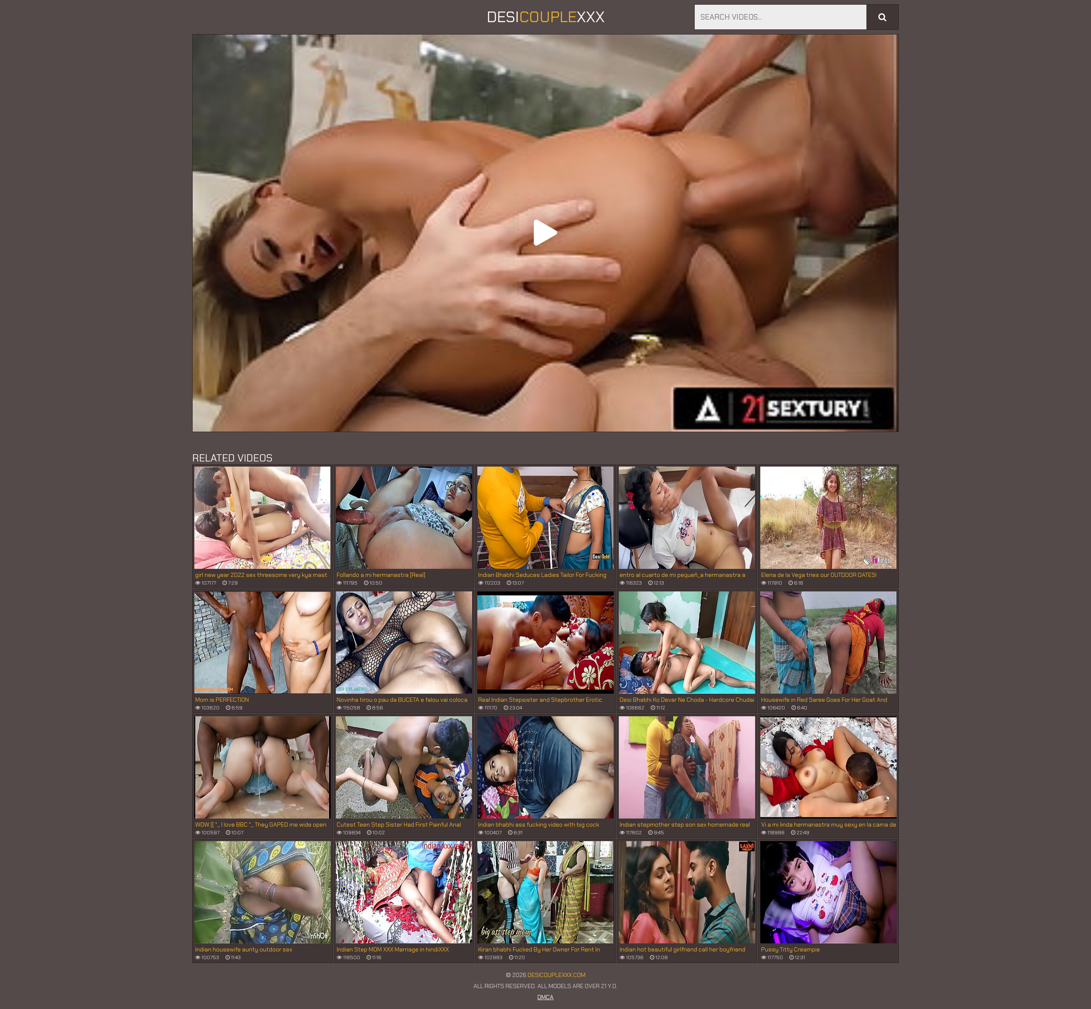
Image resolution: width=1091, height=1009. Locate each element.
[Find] (882, 17)
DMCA (545, 997)
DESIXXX (546, 17)
